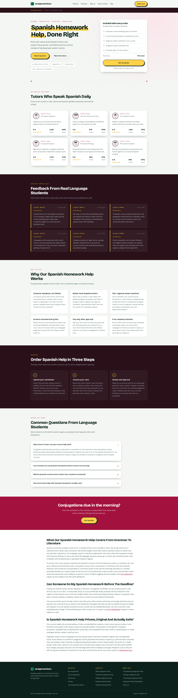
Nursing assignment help (131, 675)
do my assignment (113, 609)
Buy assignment (73, 671)
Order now (141, 4)
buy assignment (127, 574)
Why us (92, 4)
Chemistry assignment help (104, 675)
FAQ (111, 4)
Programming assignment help (133, 671)
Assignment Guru (125, 650)
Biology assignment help (103, 678)
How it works (103, 4)
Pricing (70, 681)
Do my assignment (74, 675)
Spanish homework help (103, 685)
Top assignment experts (76, 685)
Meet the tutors (60, 56)
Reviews (84, 4)
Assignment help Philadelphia (133, 681)
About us (126, 685)
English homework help (103, 681)
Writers (75, 4)
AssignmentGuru (36, 10)
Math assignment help (102, 671)
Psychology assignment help (132, 678)
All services (71, 678)
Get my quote (123, 63)
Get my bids (89, 520)
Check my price (40, 56)
